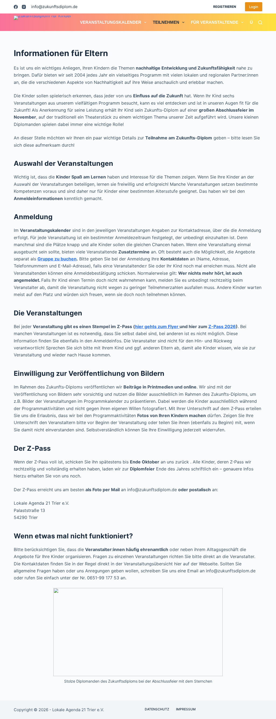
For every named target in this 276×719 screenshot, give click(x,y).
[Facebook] (16, 7)
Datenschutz (157, 709)
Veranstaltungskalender (110, 22)
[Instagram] (24, 7)
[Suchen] (260, 22)
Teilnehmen (166, 22)
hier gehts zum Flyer (157, 326)
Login (253, 7)
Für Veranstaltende (214, 22)
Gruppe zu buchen (57, 259)
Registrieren (224, 7)
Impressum (186, 709)
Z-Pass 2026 (222, 326)
